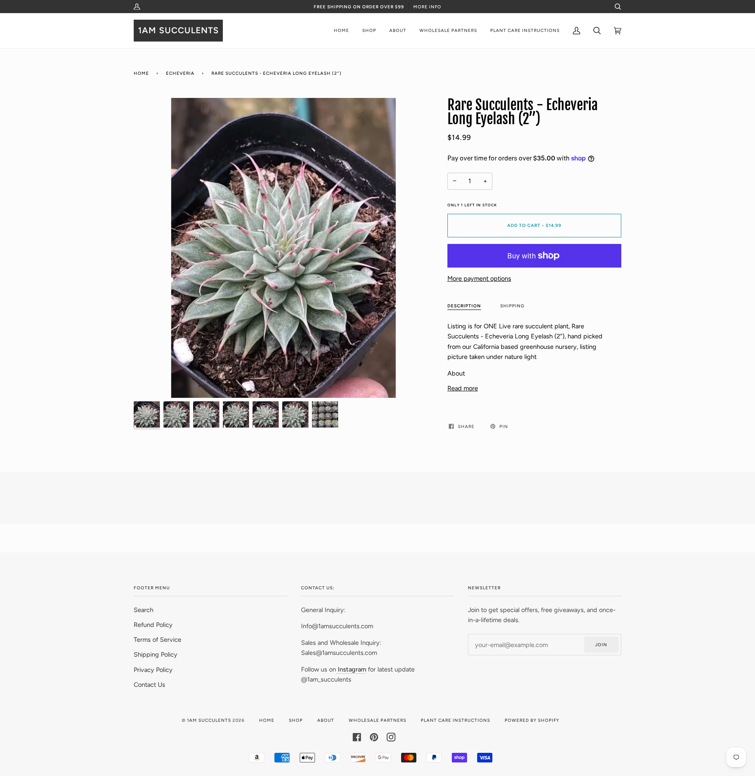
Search (143, 610)
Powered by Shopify (532, 720)
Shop (296, 720)
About (325, 720)
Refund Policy (153, 625)
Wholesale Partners (377, 720)
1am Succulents (209, 720)
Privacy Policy (153, 670)
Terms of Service (157, 640)
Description (464, 306)
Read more (462, 388)
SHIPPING (512, 306)
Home (141, 73)
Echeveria (180, 73)
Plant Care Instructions (455, 720)
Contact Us (149, 685)
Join (601, 644)
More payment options (479, 278)
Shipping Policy (155, 654)
